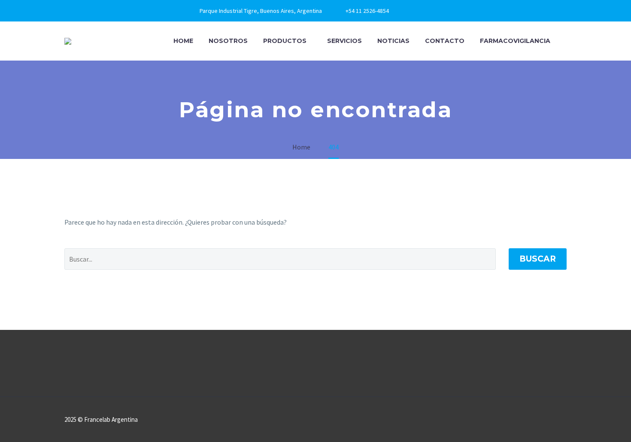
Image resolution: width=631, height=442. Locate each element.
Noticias (393, 41)
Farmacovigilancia (515, 41)
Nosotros (228, 41)
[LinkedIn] (423, 10)
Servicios (344, 41)
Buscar (537, 259)
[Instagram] (436, 10)
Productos (284, 41)
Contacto (444, 41)
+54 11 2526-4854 (367, 11)
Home (183, 41)
